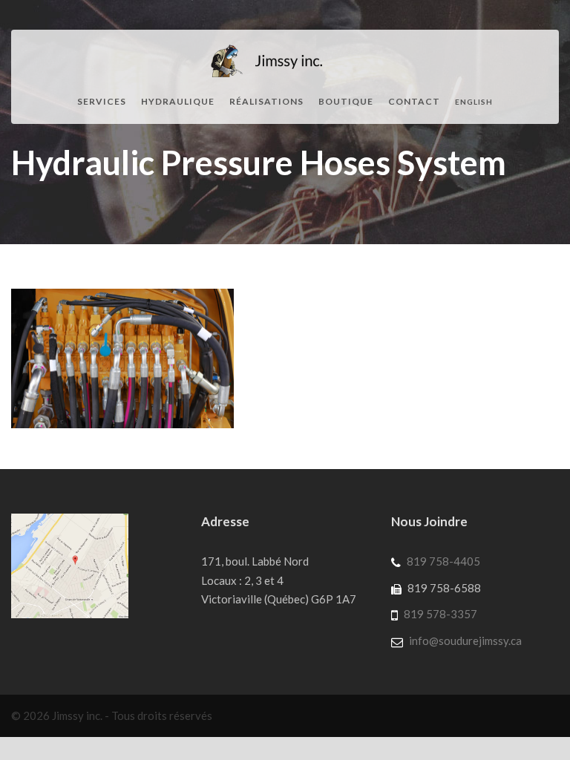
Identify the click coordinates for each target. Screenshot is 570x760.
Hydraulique (177, 101)
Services (101, 101)
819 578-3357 (440, 613)
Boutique (345, 101)
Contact (414, 101)
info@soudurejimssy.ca (465, 640)
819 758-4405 (443, 561)
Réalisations (266, 101)
